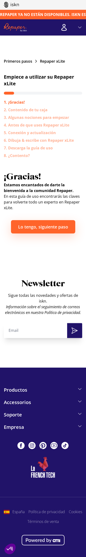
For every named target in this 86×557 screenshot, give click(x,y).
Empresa (14, 427)
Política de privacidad (46, 511)
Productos (15, 390)
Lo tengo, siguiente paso (43, 227)
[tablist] (43, 128)
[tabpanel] (43, 202)
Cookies (75, 511)
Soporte (13, 414)
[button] (10, 549)
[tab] (14, 102)
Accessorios (17, 402)
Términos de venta (43, 521)
